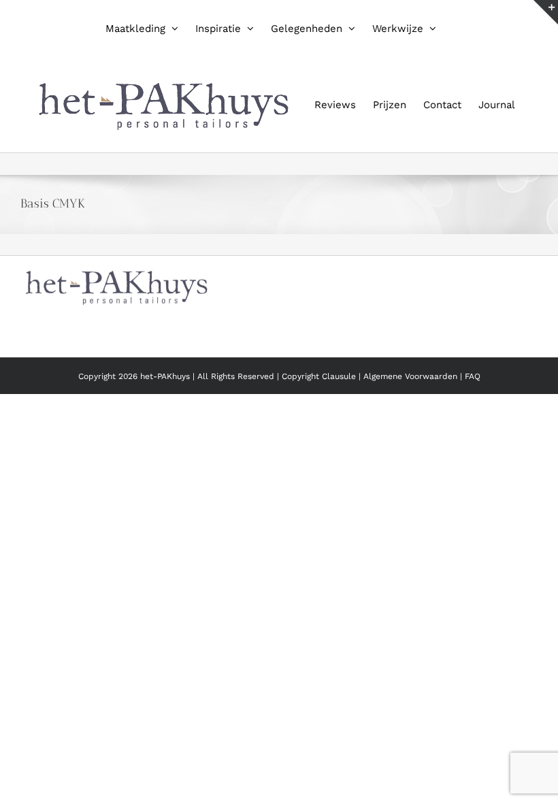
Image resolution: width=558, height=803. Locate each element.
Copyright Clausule (319, 376)
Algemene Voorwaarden (411, 376)
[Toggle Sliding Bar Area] (546, 12)
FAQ (472, 376)
